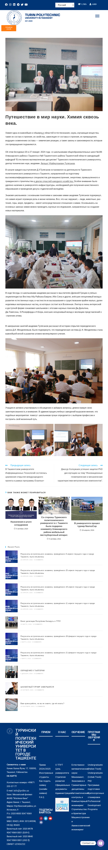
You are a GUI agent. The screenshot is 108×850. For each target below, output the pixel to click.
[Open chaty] (100, 843)
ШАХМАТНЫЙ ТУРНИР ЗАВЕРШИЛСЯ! (37, 687)
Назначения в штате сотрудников (21, 523)
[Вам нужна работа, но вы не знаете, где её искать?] (11, 705)
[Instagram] (10, 4)
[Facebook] (6, 4)
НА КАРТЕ (12, 776)
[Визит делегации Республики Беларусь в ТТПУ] (11, 622)
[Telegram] (18, 4)
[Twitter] (22, 4)
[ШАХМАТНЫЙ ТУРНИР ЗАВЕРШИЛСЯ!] (11, 688)
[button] (8, 28)
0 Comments (38, 560)
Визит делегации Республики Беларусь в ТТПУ (41, 621)
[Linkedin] (14, 4)
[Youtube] (26, 4)
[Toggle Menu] (97, 16)
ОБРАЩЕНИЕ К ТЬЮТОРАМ (33, 671)
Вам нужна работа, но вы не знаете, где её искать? (42, 703)
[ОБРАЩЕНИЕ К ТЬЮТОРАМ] (11, 672)
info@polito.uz (21, 790)
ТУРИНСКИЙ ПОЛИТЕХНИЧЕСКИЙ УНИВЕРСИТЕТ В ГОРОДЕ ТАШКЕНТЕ (25, 744)
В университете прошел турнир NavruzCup (87, 524)
